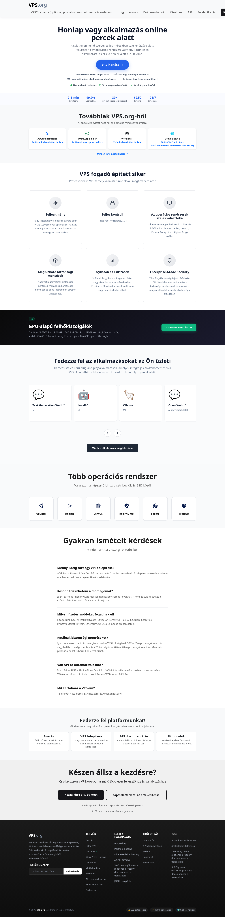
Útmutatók (148, 840)
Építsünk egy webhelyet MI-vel (129, 74)
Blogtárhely (120, 843)
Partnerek (91, 889)
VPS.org (41, 909)
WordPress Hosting (96, 856)
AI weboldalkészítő (96, 878)
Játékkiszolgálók (122, 881)
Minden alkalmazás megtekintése (112, 448)
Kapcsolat (148, 856)
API (190, 12)
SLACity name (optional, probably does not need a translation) (181, 872)
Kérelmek (176, 12)
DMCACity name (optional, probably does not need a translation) (181, 856)
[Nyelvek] (122, 12)
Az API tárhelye (122, 859)
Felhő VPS (91, 845)
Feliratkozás (72, 871)
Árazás (133, 12)
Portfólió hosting (123, 848)
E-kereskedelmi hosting (126, 854)
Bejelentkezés (206, 12)
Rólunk (146, 851)
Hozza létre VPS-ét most (81, 794)
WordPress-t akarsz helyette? (91, 74)
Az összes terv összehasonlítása (139, 79)
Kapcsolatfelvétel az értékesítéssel (136, 795)
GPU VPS (91, 851)
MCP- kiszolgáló (94, 884)
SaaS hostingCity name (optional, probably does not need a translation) (126, 870)
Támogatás (148, 862)
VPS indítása (110, 65)
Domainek (91, 862)
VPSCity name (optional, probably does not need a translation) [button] (72, 12)
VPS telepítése (93, 867)
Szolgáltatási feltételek (183, 845)
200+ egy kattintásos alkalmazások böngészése (91, 79)
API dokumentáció (152, 845)
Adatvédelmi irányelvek (183, 840)
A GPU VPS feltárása (177, 327)
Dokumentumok (154, 12)
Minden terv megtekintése (111, 153)
